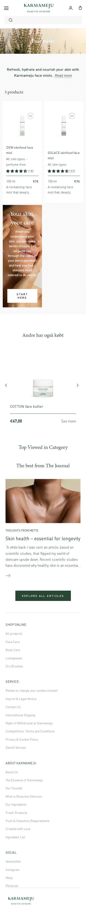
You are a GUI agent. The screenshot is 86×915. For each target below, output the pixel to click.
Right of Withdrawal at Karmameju (29, 723)
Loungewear (14, 658)
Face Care (12, 641)
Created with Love (18, 828)
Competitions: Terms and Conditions (30, 731)
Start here (22, 295)
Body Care (13, 650)
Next (78, 386)
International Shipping (20, 715)
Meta (9, 877)
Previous (8, 386)
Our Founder (14, 788)
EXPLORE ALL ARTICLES (43, 596)
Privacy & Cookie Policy (22, 739)
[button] (17, 171)
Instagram (12, 869)
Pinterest (12, 885)
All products (14, 633)
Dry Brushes (14, 666)
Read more (63, 75)
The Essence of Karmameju (24, 780)
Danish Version (16, 747)
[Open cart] (80, 7)
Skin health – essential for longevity (43, 538)
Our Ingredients (16, 804)
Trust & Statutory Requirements (28, 820)
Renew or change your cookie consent (32, 690)
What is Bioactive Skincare (24, 796)
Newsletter (13, 861)
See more (68, 421)
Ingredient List (15, 837)
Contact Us (13, 706)
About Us (12, 772)
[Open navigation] (6, 8)
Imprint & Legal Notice (21, 698)
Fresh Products (16, 812)
